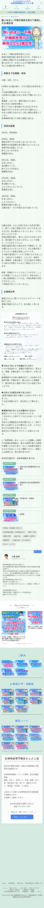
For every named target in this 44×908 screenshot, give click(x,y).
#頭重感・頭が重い (29, 536)
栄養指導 (25, 891)
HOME (4, 883)
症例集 (32, 891)
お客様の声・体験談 (28, 889)
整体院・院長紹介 (15, 889)
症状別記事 (15, 16)
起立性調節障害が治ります (12, 891)
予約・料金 (23, 888)
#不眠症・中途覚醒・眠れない (12, 528)
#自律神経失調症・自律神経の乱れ (14, 532)
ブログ (39, 891)
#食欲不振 (17, 536)
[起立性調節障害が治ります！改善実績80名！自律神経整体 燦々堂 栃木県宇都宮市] (22, 2)
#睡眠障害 (6, 540)
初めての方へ (13, 888)
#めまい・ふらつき (9, 544)
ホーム (5, 888)
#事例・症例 (32, 532)
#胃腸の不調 (7, 536)
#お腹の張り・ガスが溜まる (21, 540)
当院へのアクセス (34, 888)
